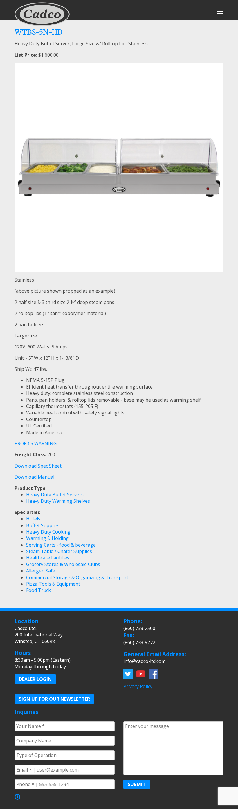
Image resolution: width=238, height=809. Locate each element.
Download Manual (34, 477)
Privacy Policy (137, 686)
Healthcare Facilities (47, 557)
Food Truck (38, 590)
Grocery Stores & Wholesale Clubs (63, 564)
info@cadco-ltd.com (144, 661)
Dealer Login (35, 679)
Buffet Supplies (42, 525)
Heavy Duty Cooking (48, 532)
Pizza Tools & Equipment (53, 584)
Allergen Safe (40, 571)
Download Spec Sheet (38, 466)
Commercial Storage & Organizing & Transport (77, 577)
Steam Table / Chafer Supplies (59, 551)
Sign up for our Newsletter (54, 699)
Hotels (33, 519)
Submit (137, 784)
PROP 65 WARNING (36, 443)
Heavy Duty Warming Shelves (58, 501)
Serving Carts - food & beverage (61, 545)
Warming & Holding (47, 538)
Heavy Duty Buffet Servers (55, 494)
